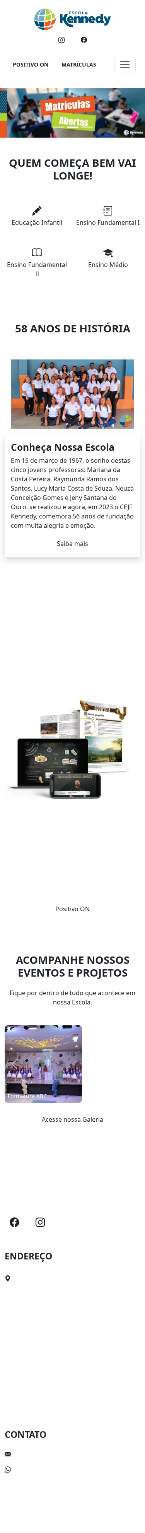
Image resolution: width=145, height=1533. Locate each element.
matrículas (78, 64)
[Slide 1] (59, 127)
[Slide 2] (72, 127)
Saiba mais (72, 543)
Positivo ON (72, 909)
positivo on (30, 64)
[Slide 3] (86, 127)
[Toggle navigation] (125, 64)
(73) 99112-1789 (37, 1469)
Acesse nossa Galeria (72, 1119)
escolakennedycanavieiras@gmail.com (70, 1454)
